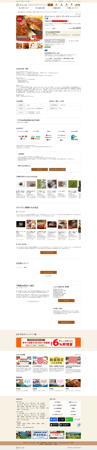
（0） (56, 28)
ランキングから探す (19, 411)
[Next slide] (79, 189)
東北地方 (24, 423)
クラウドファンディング (76, 1)
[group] (29, 28)
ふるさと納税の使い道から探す (28, 427)
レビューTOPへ (48, 275)
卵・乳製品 (42, 403)
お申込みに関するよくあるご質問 (57, 169)
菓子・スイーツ (34, 404)
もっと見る (79, 354)
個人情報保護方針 (44, 442)
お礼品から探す (19, 401)
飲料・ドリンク (27, 404)
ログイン (55, 1)
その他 (47, 407)
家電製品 (22, 406)
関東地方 (28, 423)
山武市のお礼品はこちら (66, 322)
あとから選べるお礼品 (25, 409)
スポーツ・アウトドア (21, 407)
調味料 (18, 406)
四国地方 (18, 425)
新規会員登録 (60, 1)
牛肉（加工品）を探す (48, 252)
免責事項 (71, 442)
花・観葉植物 (42, 407)
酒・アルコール (20, 404)
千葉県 (21, 287)
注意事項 (46, 45)
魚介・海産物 (21, 403)
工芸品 (37, 407)
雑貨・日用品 (42, 406)
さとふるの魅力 (73, 414)
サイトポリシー (33, 442)
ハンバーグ (38, 111)
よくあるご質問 (67, 1)
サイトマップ (26, 442)
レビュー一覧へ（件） (48, 272)
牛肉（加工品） (32, 111)
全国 (17, 287)
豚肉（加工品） (32, 113)
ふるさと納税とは (57, 402)
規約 (38, 442)
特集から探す (18, 427)
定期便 (18, 409)
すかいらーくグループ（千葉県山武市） (35, 108)
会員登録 (73, 408)
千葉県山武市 (48, 21)
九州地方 (23, 425)
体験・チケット (35, 406)
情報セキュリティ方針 (53, 442)
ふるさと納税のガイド (56, 5)
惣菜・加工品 (43, 404)
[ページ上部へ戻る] (92, 441)
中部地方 (33, 423)
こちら (28, 147)
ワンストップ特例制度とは (57, 405)
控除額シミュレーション (73, 402)
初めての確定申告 (73, 405)
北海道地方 (19, 423)
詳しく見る (66, 300)
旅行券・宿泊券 (28, 406)
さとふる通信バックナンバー (57, 414)
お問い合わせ (39, 169)
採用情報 (55, 444)
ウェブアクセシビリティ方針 (63, 442)
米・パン (27, 403)
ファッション (32, 407)
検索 (50, 4)
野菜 (38, 403)
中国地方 (42, 423)
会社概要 (41, 444)
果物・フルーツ (33, 403)
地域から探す (18, 421)
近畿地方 (38, 423)
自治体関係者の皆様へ (48, 444)
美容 (27, 407)
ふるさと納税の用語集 (57, 408)
